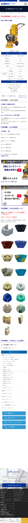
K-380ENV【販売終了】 (7, 379)
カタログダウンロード (19, 494)
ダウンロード (22, 97)
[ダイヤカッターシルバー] (21, 286)
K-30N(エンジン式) (6, 369)
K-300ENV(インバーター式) (8, 377)
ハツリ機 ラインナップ (7, 387)
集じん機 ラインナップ (7, 396)
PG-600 (4, 385)
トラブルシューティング (13, 422)
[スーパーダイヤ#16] (7, 258)
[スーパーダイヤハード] (21, 228)
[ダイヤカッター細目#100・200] (7, 309)
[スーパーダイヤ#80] (21, 258)
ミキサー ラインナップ (6, 399)
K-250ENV (5, 367)
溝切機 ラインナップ (6, 390)
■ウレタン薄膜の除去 (6, 147)
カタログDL (17, 521)
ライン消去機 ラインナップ (8, 402)
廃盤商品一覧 (11, 413)
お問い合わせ (24, 521)
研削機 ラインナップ (13, 12)
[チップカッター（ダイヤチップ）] (7, 320)
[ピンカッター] (21, 308)
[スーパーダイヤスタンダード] (7, 244)
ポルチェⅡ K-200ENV (7, 363)
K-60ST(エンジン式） (7, 381)
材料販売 (2, 502)
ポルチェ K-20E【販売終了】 (8, 365)
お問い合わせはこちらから (14, 485)
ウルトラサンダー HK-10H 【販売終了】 (11, 359)
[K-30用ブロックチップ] (7, 230)
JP (18, 0)
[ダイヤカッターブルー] (7, 297)
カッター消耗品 (10, 521)
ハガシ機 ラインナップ (7, 393)
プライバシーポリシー (10, 517)
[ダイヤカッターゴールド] (7, 286)
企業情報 (2, 497)
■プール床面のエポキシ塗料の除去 (9, 154)
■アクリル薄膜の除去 (6, 151)
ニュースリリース (18, 497)
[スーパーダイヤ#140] (7, 272)
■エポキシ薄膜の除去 (6, 144)
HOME (2, 12)
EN (20, 0)
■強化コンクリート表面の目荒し (8, 137)
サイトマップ (25, 0)
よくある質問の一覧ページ (7, 347)
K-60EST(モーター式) (7, 383)
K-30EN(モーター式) (6, 371)
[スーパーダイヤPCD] (21, 272)
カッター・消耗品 (18, 489)
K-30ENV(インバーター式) (8, 373)
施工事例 (2, 494)
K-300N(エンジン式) (6, 375)
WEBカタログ (11, 417)
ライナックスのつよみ (19, 492)
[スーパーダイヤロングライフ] (21, 244)
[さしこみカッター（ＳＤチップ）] (21, 319)
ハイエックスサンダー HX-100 (9, 361)
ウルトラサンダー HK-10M (8, 357)
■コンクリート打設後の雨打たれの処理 (10, 134)
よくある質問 (11, 426)
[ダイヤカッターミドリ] (21, 297)
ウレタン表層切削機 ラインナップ (9, 405)
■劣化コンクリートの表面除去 (8, 140)
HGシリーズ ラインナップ (7, 407)
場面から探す (3, 492)
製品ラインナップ (6, 12)
